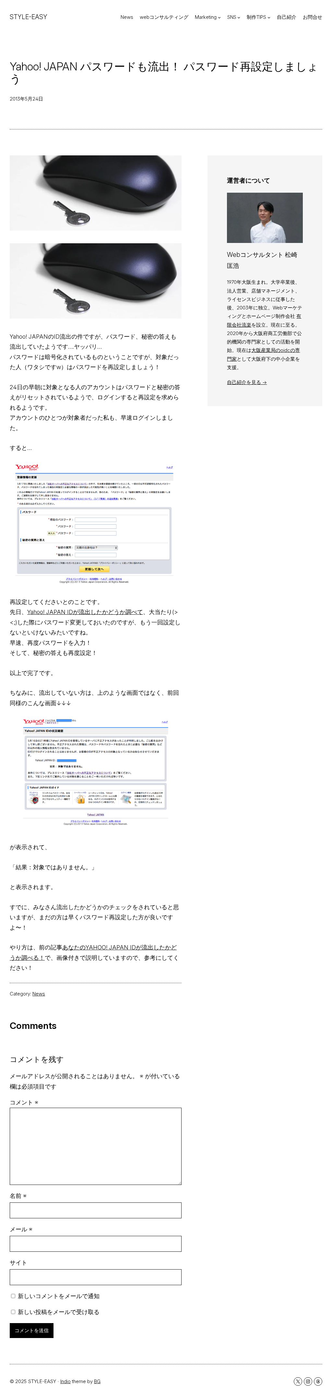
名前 (18, 1195)
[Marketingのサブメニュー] (219, 17)
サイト (18, 1262)
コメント (24, 1102)
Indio (65, 1381)
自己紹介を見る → (247, 382)
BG (97, 1381)
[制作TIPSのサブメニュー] (268, 17)
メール (21, 1229)
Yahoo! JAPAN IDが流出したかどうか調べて (85, 612)
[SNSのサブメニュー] (238, 17)
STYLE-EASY (28, 17)
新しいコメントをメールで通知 (59, 1296)
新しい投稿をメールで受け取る (59, 1312)
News (38, 994)
